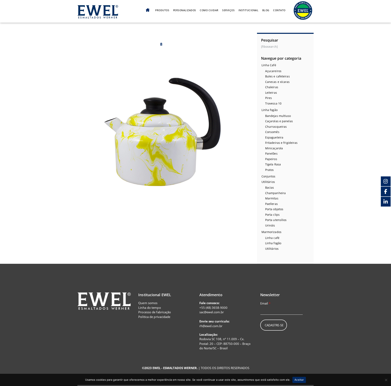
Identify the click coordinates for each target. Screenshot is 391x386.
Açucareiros (273, 71)
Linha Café (268, 65)
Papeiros (271, 159)
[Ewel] (97, 16)
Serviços (228, 10)
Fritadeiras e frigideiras (281, 143)
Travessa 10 (273, 103)
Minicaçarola (274, 148)
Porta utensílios (276, 220)
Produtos (162, 10)
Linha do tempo (149, 308)
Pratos (269, 170)
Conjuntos (268, 176)
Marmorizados (271, 232)
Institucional (248, 10)
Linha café (272, 238)
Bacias (269, 187)
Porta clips (272, 215)
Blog (265, 10)
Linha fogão (269, 110)
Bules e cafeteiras (277, 76)
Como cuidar (209, 10)
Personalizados (184, 10)
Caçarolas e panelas (279, 121)
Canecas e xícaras (277, 82)
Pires (268, 98)
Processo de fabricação (154, 312)
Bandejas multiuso (278, 116)
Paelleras (271, 204)
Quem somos (147, 303)
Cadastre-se (274, 325)
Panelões (271, 153)
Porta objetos (274, 209)
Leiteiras (271, 93)
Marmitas (271, 198)
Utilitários (268, 182)
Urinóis (270, 225)
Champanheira (275, 193)
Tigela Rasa (273, 164)
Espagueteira (274, 137)
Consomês (272, 132)
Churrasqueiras (276, 127)
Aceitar (299, 379)
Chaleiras (271, 87)
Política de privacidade (154, 317)
